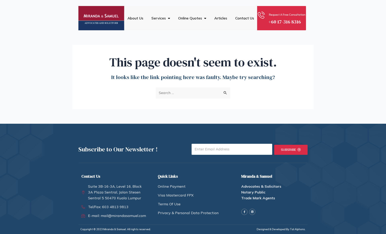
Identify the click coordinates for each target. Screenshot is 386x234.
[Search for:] (193, 92)
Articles (220, 18)
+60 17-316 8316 (284, 21)
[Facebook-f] (244, 212)
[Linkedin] (252, 212)
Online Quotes (190, 18)
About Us (135, 18)
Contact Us (244, 18)
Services (158, 18)
